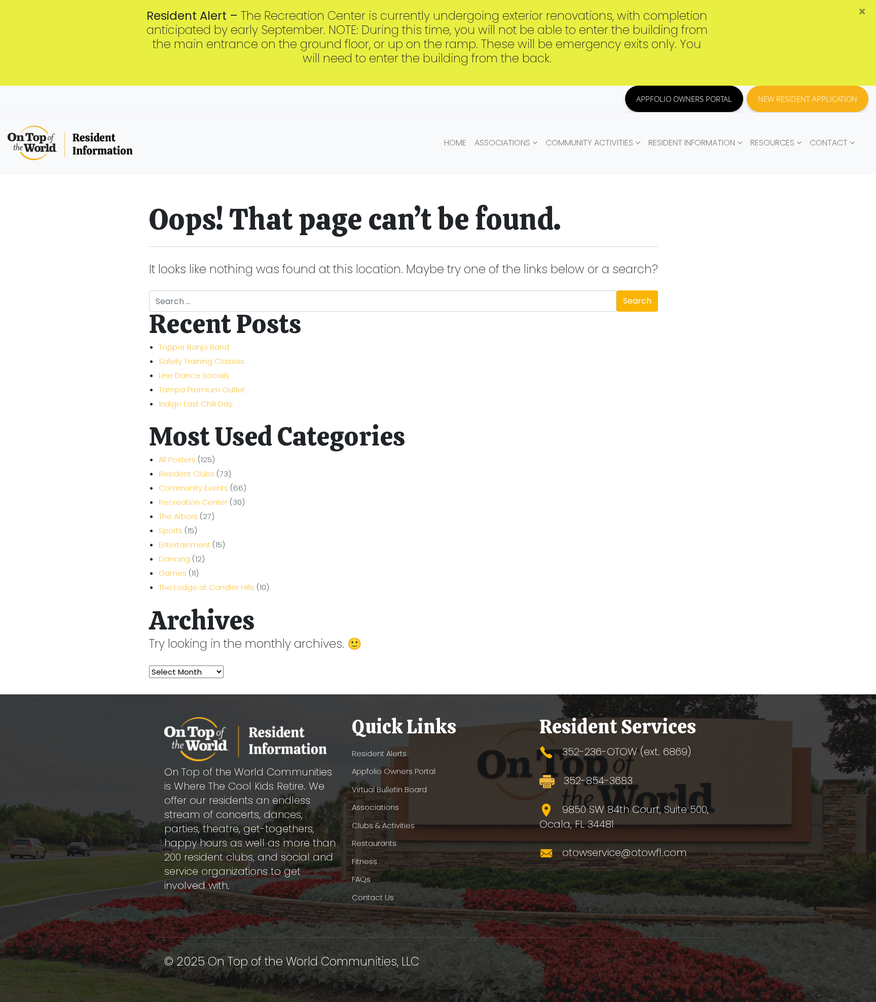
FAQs (361, 879)
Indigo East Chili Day (196, 403)
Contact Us (373, 897)
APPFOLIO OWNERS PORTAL (684, 99)
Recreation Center (193, 502)
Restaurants (374, 843)
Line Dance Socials (194, 375)
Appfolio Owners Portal (393, 771)
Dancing (174, 558)
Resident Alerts (379, 753)
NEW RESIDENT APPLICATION (807, 99)
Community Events (193, 488)
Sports (170, 530)
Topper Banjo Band (194, 347)
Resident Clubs (186, 473)
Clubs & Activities (383, 825)
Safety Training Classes (201, 361)
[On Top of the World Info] (71, 143)
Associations (375, 807)
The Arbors (178, 516)
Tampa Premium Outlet (202, 389)
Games (173, 573)
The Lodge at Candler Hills (206, 587)
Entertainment (184, 544)
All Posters (177, 459)
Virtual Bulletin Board (389, 789)
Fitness (364, 861)
